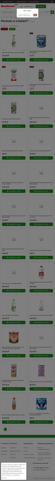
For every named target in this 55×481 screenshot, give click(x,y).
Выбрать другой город (24, 15)
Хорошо (4, 478)
